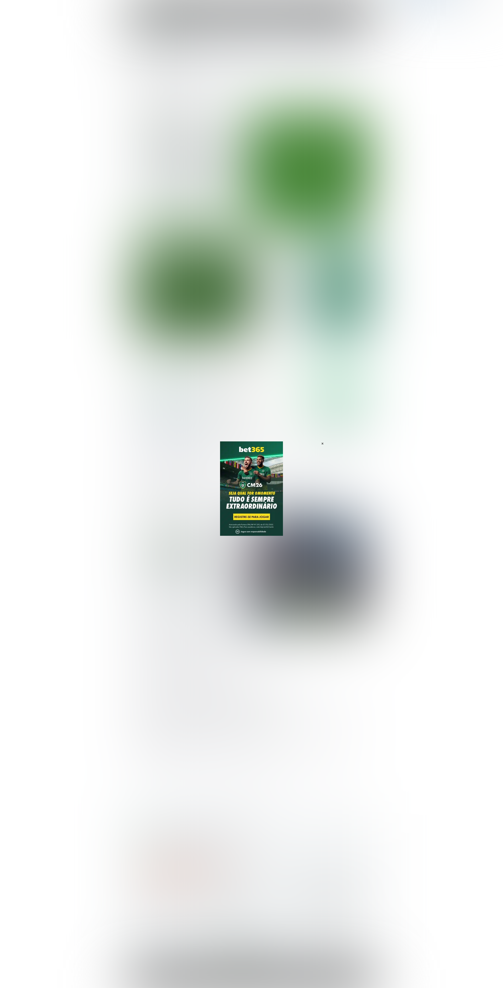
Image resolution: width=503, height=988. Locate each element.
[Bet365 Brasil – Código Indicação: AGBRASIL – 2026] (165, 395)
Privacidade (280, 977)
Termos (297, 977)
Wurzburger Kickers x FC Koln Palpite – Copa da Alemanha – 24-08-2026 (279, 323)
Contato (261, 980)
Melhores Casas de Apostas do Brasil (221, 907)
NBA (268, 7)
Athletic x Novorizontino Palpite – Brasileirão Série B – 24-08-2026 (280, 251)
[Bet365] (251, 494)
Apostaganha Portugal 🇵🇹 (319, 907)
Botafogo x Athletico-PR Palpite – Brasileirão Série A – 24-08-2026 (192, 156)
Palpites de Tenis (149, 926)
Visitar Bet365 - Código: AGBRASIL (339, 383)
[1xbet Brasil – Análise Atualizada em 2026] (165, 429)
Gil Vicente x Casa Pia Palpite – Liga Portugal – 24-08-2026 (278, 286)
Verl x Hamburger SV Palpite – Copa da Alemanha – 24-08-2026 (278, 304)
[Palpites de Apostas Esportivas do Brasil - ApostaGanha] (154, 6)
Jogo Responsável (344, 977)
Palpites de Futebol (251, 225)
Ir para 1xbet (340, 417)
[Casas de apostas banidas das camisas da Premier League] (309, 568)
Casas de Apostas (208, 7)
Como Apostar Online (209, 919)
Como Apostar (287, 7)
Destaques (251, 7)
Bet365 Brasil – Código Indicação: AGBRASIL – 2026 (166, 835)
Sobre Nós (262, 977)
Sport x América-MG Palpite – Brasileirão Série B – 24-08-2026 (279, 268)
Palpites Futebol (148, 907)
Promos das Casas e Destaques (217, 913)
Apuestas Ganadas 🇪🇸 (317, 913)
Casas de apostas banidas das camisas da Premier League (192, 560)
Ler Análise (339, 395)
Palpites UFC (146, 913)
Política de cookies (317, 977)
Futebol (232, 7)
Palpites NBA (146, 919)
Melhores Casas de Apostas (297, 358)
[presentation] (346, 205)
